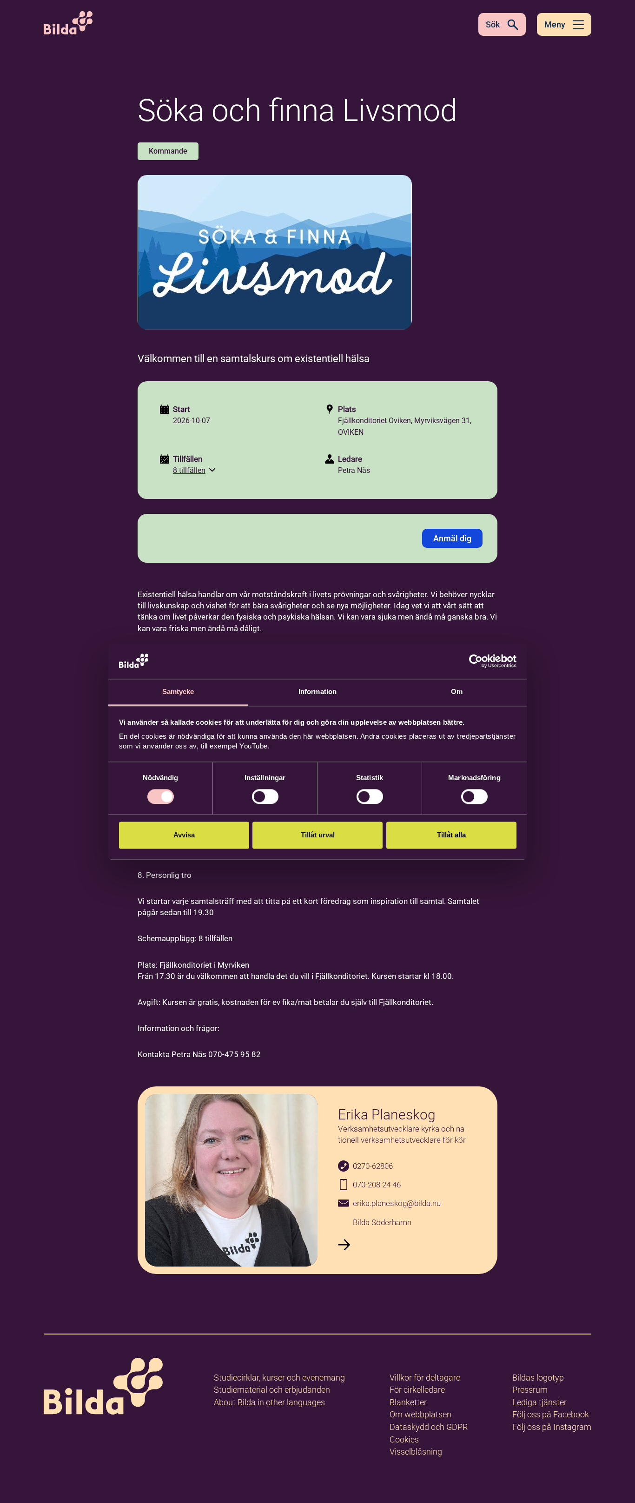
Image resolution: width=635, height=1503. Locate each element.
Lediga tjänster (539, 1402)
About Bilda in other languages (269, 1402)
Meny (554, 24)
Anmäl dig (452, 538)
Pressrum (530, 1390)
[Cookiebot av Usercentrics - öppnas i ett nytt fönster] (475, 661)
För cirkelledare (417, 1390)
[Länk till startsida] (103, 1388)
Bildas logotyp (538, 1377)
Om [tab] (457, 692)
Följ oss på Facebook (550, 1414)
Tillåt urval (318, 835)
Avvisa (184, 835)
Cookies (404, 1439)
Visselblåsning (416, 1451)
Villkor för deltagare (425, 1377)
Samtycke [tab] (178, 692)
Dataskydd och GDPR (429, 1427)
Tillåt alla (451, 835)
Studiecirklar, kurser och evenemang (279, 1377)
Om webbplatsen (420, 1414)
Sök (493, 24)
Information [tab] (317, 692)
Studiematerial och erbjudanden (272, 1390)
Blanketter (408, 1402)
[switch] (265, 796)
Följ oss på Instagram (551, 1427)
